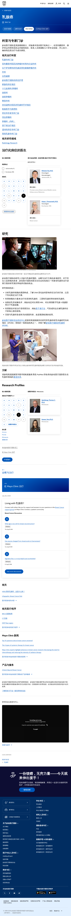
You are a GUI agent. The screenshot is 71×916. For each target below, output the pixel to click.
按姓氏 (4, 177)
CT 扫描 (4, 618)
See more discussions (14, 571)
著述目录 (17, 377)
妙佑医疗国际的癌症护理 (12, 80)
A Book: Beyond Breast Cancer (12, 670)
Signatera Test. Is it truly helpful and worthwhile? (20, 558)
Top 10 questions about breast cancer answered (17, 640)
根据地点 (5, 164)
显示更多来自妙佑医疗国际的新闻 (13, 657)
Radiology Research (9, 143)
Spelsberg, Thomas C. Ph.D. (49, 401)
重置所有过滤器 (9, 211)
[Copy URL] (47, 725)
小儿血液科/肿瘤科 (10, 88)
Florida (4, 434)
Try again (35, 729)
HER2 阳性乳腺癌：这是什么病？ (13, 591)
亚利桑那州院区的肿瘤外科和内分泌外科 (19, 64)
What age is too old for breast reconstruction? (20, 524)
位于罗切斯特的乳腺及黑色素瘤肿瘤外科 (19, 68)
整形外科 (6, 101)
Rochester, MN (10, 172)
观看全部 (5, 440)
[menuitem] (7, 29)
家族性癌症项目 (8, 84)
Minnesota (5, 437)
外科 (4, 72)
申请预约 (7, 459)
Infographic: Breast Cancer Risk (12, 596)
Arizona (4, 432)
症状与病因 (7, 29)
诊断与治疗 (18, 29)
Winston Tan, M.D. (47, 171)
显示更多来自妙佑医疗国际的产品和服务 (16, 674)
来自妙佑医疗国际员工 (10, 447)
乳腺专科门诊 (8, 60)
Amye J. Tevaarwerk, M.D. (50, 201)
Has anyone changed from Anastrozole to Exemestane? (22, 541)
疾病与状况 (7, 10)
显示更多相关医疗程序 (10, 627)
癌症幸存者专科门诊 (10, 113)
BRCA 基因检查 (7, 614)
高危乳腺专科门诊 (9, 134)
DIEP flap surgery (7, 623)
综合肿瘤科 (7, 117)
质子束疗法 (40, 308)
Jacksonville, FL (10, 168)
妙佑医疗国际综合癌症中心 (13, 320)
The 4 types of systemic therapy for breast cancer (18, 645)
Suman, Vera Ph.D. (47, 419)
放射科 (5, 92)
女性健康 (6, 76)
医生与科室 (29, 29)
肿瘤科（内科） (8, 121)
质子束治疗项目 (8, 125)
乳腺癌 (7, 17)
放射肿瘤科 (7, 97)
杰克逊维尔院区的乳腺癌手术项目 (16, 105)
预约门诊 (8, 22)
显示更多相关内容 (8, 600)
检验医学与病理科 (9, 109)
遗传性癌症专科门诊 (10, 129)
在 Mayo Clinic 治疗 (42, 29)
